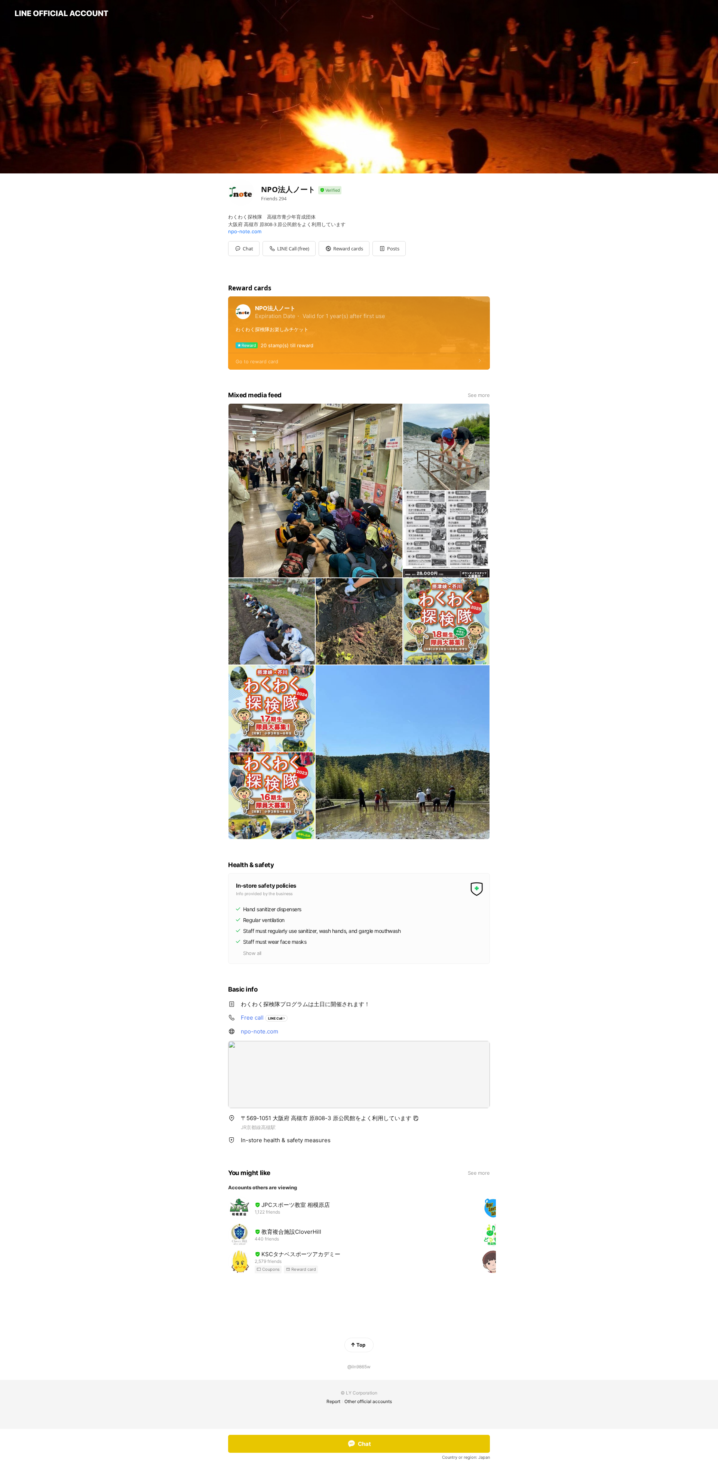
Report (333, 1401)
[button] (344, 248)
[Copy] (415, 1118)
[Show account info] (329, 190)
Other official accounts (368, 1401)
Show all (252, 953)
